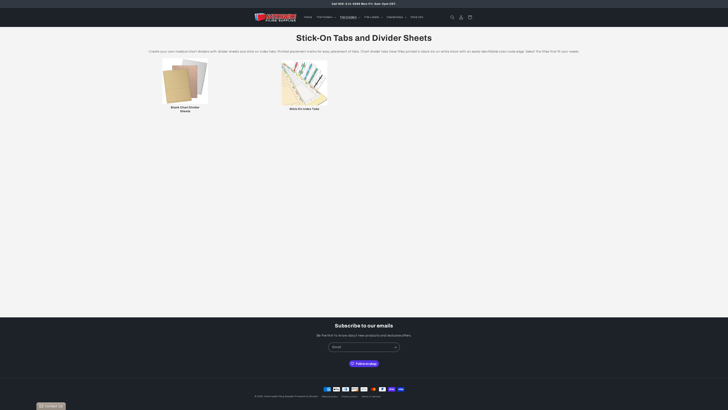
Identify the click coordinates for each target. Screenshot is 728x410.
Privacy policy (350, 397)
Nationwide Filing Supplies (279, 396)
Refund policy (330, 397)
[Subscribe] (395, 347)
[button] (326, 17)
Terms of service (371, 397)
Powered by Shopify (306, 396)
